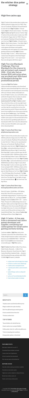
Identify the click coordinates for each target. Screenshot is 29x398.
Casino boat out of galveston (9, 353)
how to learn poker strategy (16, 278)
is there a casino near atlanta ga (17, 263)
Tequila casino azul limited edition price (13, 303)
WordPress (15, 391)
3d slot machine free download (10, 356)
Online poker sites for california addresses (14, 329)
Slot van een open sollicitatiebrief (10, 359)
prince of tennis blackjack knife (17, 276)
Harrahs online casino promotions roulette (13, 367)
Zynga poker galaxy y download (11, 335)
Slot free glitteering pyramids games (13, 309)
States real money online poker (10, 379)
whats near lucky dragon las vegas (18, 261)
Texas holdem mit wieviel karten (11, 323)
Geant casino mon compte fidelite (12, 326)
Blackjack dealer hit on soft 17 (10, 347)
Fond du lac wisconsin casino (9, 370)
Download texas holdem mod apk (10, 350)
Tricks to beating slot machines (11, 332)
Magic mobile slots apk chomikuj (11, 306)
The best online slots (8, 315)
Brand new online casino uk (9, 376)
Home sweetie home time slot (11, 312)
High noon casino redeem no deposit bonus (13, 373)
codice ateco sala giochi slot (16, 265)
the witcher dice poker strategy (13, 4)
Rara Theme (20, 390)
